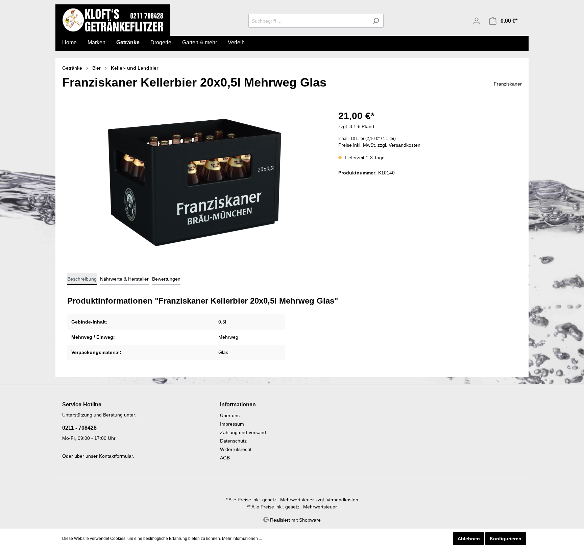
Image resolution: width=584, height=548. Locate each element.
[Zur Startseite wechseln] (113, 20)
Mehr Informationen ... (242, 538)
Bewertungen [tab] (166, 279)
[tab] (82, 279)
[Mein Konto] (476, 21)
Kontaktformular (116, 456)
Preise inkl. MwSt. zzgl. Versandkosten (379, 145)
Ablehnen (469, 538)
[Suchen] (376, 21)
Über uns (230, 415)
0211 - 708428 (79, 428)
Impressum (232, 424)
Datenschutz (233, 441)
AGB (225, 457)
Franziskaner (508, 84)
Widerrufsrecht (235, 449)
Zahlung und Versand (243, 432)
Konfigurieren (505, 538)
